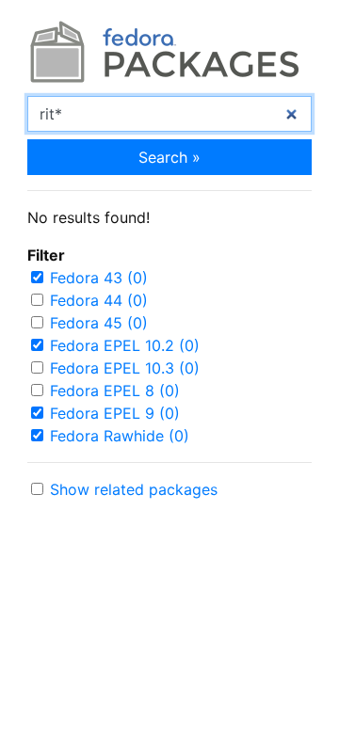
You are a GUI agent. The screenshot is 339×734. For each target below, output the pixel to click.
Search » (169, 157)
